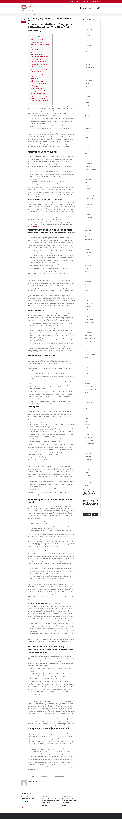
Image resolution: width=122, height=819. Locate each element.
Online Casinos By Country (37, 59)
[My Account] (94, 8)
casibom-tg (87, 188)
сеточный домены (89, 482)
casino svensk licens (89, 211)
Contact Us (34, 14)
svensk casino (88, 424)
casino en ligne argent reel (91, 195)
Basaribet (87, 160)
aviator (86, 125)
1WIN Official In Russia (90, 38)
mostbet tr (87, 316)
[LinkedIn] (100, 1)
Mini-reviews (88, 265)
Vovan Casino (88, 453)
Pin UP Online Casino (90, 354)
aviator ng (87, 147)
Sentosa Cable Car (35, 86)
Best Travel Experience (36, 54)
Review (86, 392)
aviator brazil (88, 128)
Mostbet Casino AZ (89, 297)
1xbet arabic (88, 58)
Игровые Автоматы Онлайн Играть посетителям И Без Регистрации (30, 800)
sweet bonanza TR (89, 431)
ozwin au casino (88, 345)
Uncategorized (44, 776)
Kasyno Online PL (89, 246)
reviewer (87, 399)
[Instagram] (98, 1)
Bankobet (87, 157)
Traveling (87, 434)
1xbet (86, 51)
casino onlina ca (88, 201)
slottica (86, 418)
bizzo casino (88, 172)
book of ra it (88, 179)
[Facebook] (94, 1)
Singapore (33, 52)
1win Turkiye (88, 42)
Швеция (87, 485)
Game (86, 236)
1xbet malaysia (88, 77)
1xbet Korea (88, 70)
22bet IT (87, 105)
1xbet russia (88, 89)
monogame (87, 287)
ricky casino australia (89, 402)
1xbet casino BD (89, 64)
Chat (95, 514)
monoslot (87, 290)
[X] (96, 1)
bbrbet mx (87, 166)
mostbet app (36, 226)
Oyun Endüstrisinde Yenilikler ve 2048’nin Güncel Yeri (89, 493)
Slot (86, 408)
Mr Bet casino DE (89, 325)
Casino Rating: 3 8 (35, 78)
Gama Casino (88, 233)
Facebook (56, 776)
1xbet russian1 (88, 96)
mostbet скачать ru (89, 322)
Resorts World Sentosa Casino (38, 93)
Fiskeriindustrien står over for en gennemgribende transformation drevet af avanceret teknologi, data (90, 502)
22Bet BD (87, 102)
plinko (86, 367)
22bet (86, 99)
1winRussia (87, 48)
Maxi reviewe (88, 258)
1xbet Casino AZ (88, 61)
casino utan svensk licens (91, 214)
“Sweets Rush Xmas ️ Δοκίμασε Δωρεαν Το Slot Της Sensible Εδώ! (70, 800)
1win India (87, 35)
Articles (86, 112)
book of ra (87, 176)
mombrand (87, 271)
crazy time (87, 220)
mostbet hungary (89, 303)
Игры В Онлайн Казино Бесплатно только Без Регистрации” (49, 800)
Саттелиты (87, 472)
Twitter (58, 776)
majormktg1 (34, 776)
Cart (84, 1)
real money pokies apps (90, 389)
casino (86, 192)
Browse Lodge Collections (37, 51)
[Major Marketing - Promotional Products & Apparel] (27, 8)
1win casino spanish (89, 29)
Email (64, 776)
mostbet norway (89, 309)
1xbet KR (87, 73)
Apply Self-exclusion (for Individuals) (39, 69)
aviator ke (87, 141)
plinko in (87, 370)
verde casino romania (90, 450)
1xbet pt (87, 83)
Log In (88, 1)
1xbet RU (87, 86)
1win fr (86, 32)
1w (85, 22)
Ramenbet (87, 383)
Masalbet (87, 255)
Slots (86, 411)
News (88, 118)
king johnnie (88, 249)
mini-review (87, 262)
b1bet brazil (87, 150)
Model (86, 268)
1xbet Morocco (88, 80)
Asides (88, 115)
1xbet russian (88, 93)
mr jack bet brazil (89, 329)
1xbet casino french (89, 67)
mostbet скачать (89, 319)
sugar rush (87, 421)
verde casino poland (89, 447)
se (85, 405)
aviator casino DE (89, 131)
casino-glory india (89, 217)
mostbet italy (88, 306)
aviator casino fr (88, 134)
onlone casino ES (89, 341)
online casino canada (90, 338)
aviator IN (87, 137)
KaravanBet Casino (89, 243)
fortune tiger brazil (89, 230)
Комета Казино (88, 462)
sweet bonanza (88, 427)
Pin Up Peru (87, 357)
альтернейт (88, 459)
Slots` (86, 415)
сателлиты (87, 469)
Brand (86, 182)
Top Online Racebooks (36, 80)
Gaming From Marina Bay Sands (38, 71)
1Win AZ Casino (88, 26)
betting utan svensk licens (91, 169)
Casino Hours (34, 68)
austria (86, 121)
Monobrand (87, 284)
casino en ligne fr (89, 198)
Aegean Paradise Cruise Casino (38, 85)
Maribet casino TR (89, 252)
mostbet (40, 168)
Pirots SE (87, 364)
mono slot (87, 278)
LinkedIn (60, 776)
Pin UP (86, 351)
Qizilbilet (87, 380)
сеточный (87, 475)
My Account (72, 1)
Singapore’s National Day (37, 47)
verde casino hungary (90, 443)
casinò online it (88, 208)
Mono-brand (88, 281)
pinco (86, 360)
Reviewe (87, 396)
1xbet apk (87, 54)
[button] (22, 807)
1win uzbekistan (88, 45)
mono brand (88, 274)
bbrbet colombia (88, 163)
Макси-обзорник (89, 466)
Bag (86, 153)
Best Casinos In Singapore (37, 95)
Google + (62, 776)
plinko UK (87, 373)
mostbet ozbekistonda (90, 313)
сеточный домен (89, 478)
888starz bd (87, 109)
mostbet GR (88, 300)
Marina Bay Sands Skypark (37, 39)
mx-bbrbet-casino (89, 332)
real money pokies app (90, 386)
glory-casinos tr (88, 239)
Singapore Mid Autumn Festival (38, 88)
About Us (79, 1)
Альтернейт (88, 456)
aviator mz (87, 144)
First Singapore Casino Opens (38, 49)
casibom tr (87, 185)
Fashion (87, 227)
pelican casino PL (89, 348)
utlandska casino (89, 440)
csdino (86, 223)
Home (22, 14)
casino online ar (88, 204)
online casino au (88, 335)
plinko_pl (87, 376)
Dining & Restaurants (36, 73)
